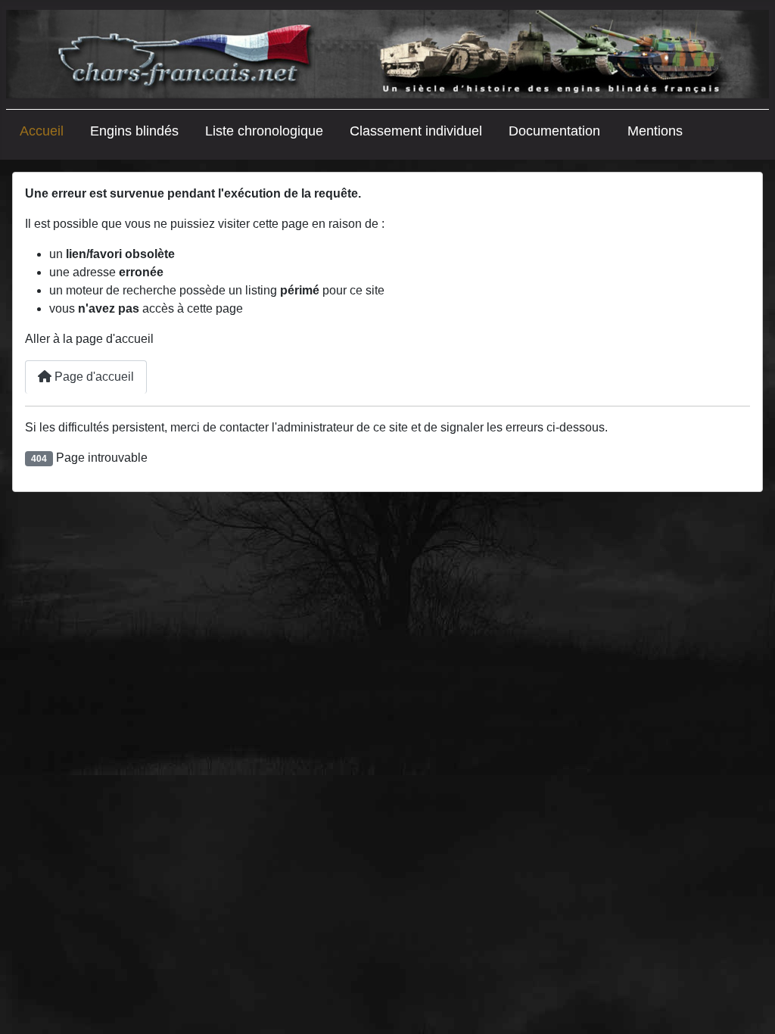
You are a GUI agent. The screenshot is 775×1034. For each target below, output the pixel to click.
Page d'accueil (92, 376)
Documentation (554, 131)
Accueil (42, 131)
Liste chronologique (264, 131)
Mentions (655, 131)
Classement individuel (416, 131)
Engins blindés (134, 131)
